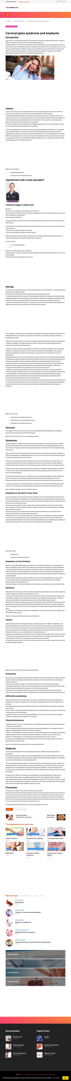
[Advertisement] (35, 93)
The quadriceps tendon (55, 838)
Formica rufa (17, 1037)
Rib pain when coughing (34, 838)
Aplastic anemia (49, 1053)
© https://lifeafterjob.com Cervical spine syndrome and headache (37, 1074)
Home (9, 21)
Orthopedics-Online (19, 21)
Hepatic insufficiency (51, 1045)
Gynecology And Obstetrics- (36, 848)
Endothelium (19, 902)
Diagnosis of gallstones (23, 922)
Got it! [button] (65, 1078)
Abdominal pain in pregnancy (25, 932)
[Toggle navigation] (8, 14)
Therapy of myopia (23, 2)
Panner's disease (11, 838)
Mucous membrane (19, 1053)
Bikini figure (10, 853)
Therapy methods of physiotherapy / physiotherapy (33, 942)
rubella (46, 1037)
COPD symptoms (18, 1045)
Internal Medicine (53, 848)
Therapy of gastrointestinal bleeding (28, 912)
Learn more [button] (55, 1078)
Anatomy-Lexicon (53, 834)
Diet (9, 848)
